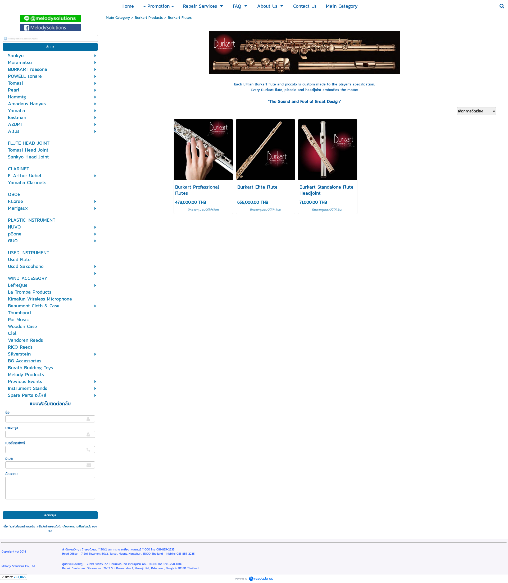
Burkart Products (149, 17)
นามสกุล (11, 428)
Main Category (118, 17)
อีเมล (9, 458)
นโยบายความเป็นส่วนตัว (76, 526)
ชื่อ (7, 412)
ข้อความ (11, 474)
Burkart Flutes (180, 17)
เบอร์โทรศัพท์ (15, 443)
